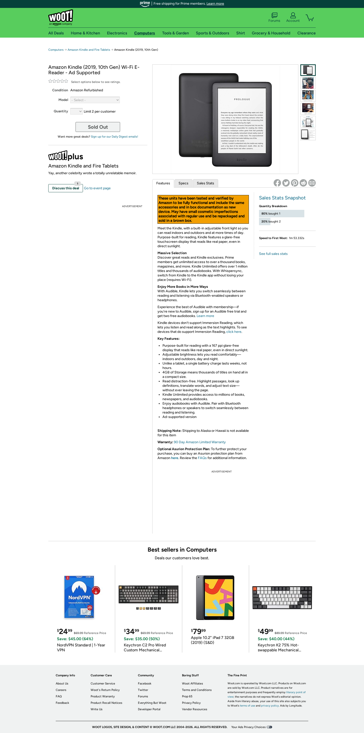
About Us (62, 683)
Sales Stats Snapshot (282, 198)
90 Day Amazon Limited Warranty (200, 442)
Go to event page (97, 188)
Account (293, 21)
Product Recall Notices (106, 703)
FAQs (202, 458)
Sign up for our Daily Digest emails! (114, 136)
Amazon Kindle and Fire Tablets (89, 49)
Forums (274, 21)
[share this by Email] (312, 183)
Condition (60, 90)
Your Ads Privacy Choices (248, 727)
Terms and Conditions (197, 690)
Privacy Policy (191, 703)
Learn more (215, 3)
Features (163, 183)
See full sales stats (273, 254)
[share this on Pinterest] (294, 183)
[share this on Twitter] (286, 183)
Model (63, 100)
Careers (61, 690)
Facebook (144, 683)
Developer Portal (149, 709)
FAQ (59, 696)
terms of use (247, 705)
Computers (56, 49)
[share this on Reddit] (303, 183)
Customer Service (103, 683)
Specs (183, 183)
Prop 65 (187, 696)
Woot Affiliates (192, 683)
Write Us (97, 709)
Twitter (143, 690)
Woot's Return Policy (105, 690)
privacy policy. (270, 705)
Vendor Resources (194, 709)
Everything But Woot (152, 703)
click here (233, 332)
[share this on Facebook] (277, 183)
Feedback (62, 703)
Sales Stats (205, 183)
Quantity (61, 111)
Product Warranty (103, 696)
